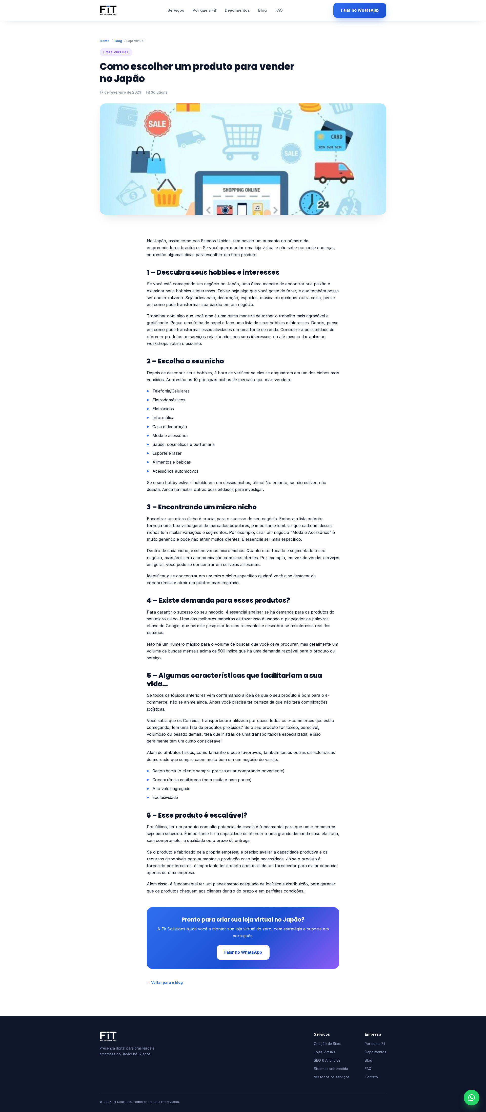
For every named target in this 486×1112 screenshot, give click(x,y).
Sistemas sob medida (331, 1069)
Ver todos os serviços (332, 1077)
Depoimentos (237, 10)
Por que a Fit (204, 10)
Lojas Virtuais (324, 1052)
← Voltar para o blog (165, 982)
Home (104, 41)
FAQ (279, 10)
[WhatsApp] (471, 1097)
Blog (262, 10)
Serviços (176, 10)
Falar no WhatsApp (360, 10)
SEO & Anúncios (327, 1060)
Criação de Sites (327, 1044)
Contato (371, 1077)
